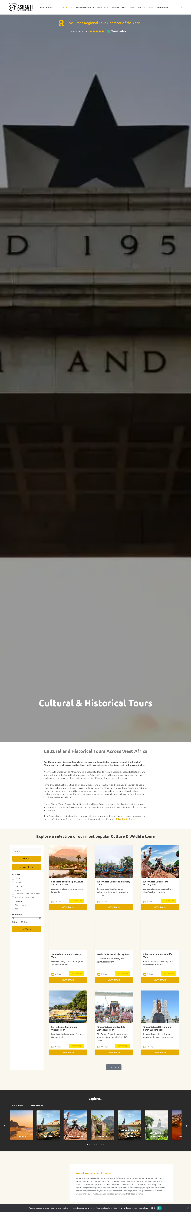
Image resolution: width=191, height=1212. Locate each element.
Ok (159, 1208)
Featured (77, 901)
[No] (187, 1208)
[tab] (18, 1106)
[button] (53, 7)
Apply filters (26, 867)
